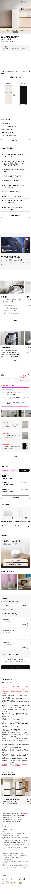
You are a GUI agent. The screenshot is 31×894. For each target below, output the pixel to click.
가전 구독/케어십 (10, 71)
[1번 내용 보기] (15, 320)
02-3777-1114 (12, 829)
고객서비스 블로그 (13, 873)
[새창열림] (3, 879)
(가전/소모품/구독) (20, 833)
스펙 (3, 71)
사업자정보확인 (5, 855)
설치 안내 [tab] (16, 682)
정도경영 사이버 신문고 (6, 821)
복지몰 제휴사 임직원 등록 (7, 819)
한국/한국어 (4, 875)
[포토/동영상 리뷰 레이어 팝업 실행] (5, 413)
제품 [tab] (8, 380)
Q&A (24, 71)
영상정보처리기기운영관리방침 (19, 815)
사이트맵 (3, 813)
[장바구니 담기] (12, 518)
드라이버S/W (23, 605)
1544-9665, (22, 837)
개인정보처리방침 (24, 813)
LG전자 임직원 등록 (6, 817)
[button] (22, 1)
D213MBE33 (5, 41)
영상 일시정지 (27, 250)
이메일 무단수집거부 (15, 813)
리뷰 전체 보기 (14, 456)
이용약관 (8, 813)
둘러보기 (18, 560)
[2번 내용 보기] (16, 320)
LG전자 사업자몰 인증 (17, 819)
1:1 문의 (3, 831)
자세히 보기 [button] (16, 614)
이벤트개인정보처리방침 (6, 815)
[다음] (17, 32)
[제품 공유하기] (29, 37)
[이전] (14, 32)
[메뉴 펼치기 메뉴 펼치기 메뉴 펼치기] (29, 71)
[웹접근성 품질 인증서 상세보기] (21, 882)
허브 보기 (19, 564)
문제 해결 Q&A (8, 605)
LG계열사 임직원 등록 (15, 817)
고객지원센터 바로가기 (15, 667)
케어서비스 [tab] (22, 380)
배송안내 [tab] (3, 682)
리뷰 (18, 71)
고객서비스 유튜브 (5, 873)
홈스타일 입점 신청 (16, 821)
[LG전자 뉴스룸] (15, 879)
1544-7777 (6, 838)
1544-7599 (19, 835)
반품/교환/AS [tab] (10, 682)
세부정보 (8, 317)
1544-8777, (17, 840)
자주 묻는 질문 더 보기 (15, 215)
